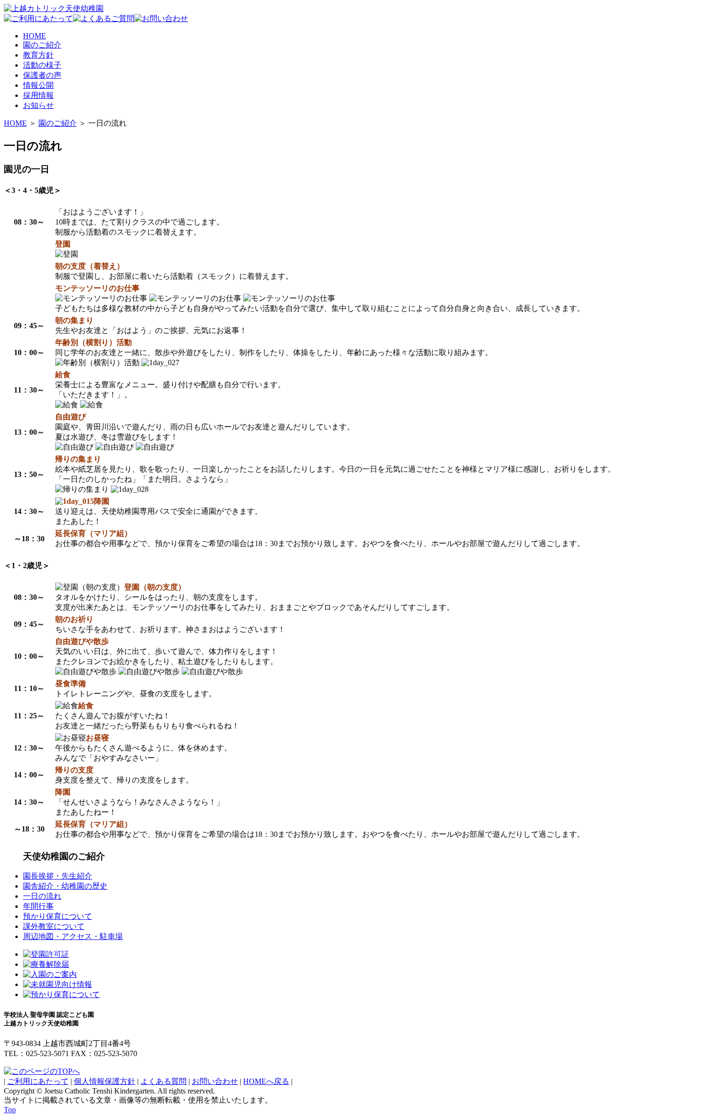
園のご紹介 (57, 123)
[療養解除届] (46, 964)
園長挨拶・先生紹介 (57, 876)
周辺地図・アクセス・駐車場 (73, 936)
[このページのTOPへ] (42, 1071)
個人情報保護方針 (104, 1081)
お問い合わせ (215, 1081)
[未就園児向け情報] (57, 984)
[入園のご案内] (50, 974)
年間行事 (38, 906)
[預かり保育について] (61, 994)
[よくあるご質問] (103, 18)
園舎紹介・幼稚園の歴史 (65, 886)
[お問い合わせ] (161, 18)
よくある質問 (164, 1081)
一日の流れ (42, 896)
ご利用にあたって (38, 1081)
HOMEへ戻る (266, 1081)
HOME (15, 123)
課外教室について (53, 926)
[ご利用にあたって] (38, 18)
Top (10, 1110)
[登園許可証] (46, 954)
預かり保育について (57, 916)
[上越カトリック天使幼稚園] (54, 8)
